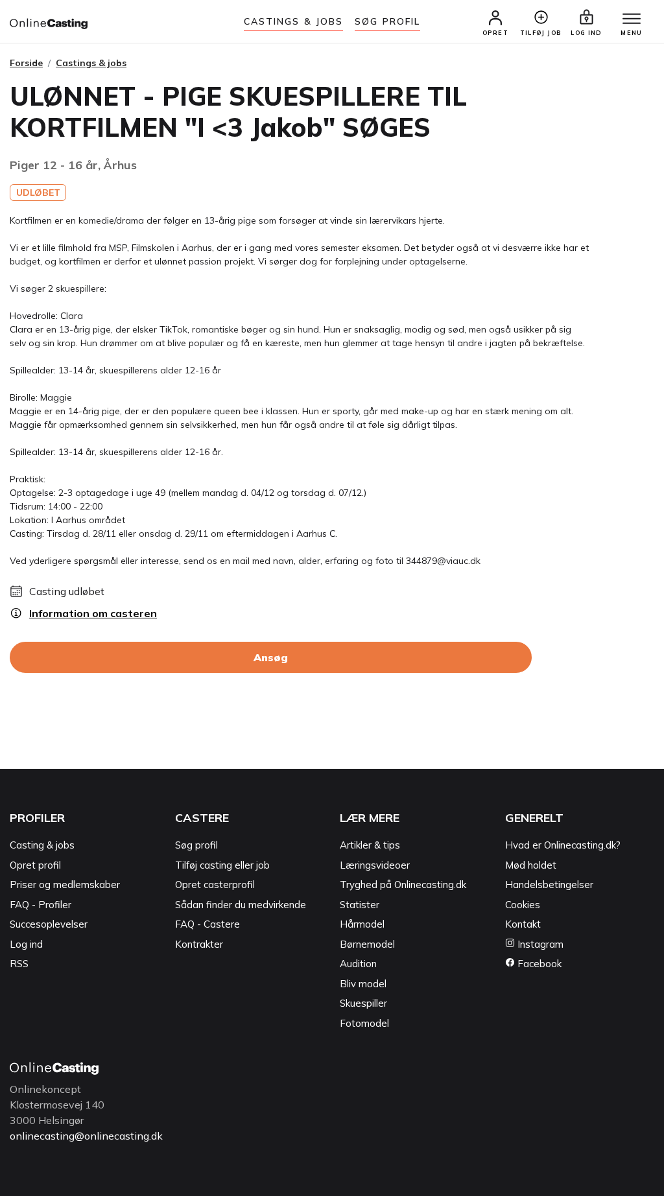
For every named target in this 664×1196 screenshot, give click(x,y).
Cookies (522, 904)
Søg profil (196, 845)
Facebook (538, 963)
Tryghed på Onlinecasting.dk (403, 884)
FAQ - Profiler (40, 904)
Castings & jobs (294, 21)
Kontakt (523, 924)
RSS (19, 963)
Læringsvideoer (375, 865)
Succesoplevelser (49, 924)
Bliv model (363, 984)
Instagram (539, 944)
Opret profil (35, 865)
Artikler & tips (370, 845)
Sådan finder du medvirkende (240, 904)
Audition (358, 963)
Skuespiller (363, 1003)
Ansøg (271, 657)
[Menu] (631, 19)
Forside (26, 63)
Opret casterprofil (215, 884)
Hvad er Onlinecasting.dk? (563, 845)
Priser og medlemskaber (65, 884)
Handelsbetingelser (549, 884)
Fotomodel (364, 1023)
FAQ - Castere (207, 924)
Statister (359, 904)
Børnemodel (367, 944)
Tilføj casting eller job (222, 865)
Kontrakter (199, 944)
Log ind (26, 944)
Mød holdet (530, 865)
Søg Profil (387, 21)
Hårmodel (362, 924)
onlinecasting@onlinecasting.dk (86, 1135)
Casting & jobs (42, 845)
